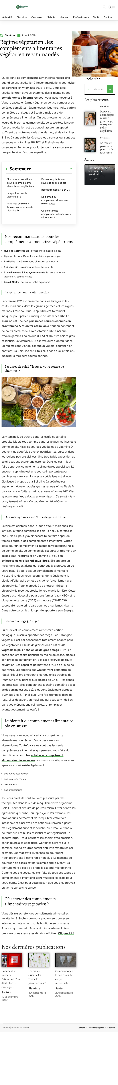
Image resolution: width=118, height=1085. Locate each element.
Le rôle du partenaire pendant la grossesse (106, 148)
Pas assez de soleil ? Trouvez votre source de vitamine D (20, 207)
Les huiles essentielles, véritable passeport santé (37, 977)
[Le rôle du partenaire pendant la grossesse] (90, 145)
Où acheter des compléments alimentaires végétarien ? (56, 214)
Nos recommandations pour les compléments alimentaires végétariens (20, 183)
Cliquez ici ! (66, 933)
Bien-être (34, 988)
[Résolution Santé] (22, 7)
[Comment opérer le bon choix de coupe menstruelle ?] (65, 960)
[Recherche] (104, 7)
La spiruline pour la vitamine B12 (17, 195)
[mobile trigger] (5, 7)
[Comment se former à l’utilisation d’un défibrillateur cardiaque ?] (12, 960)
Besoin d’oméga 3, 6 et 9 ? (55, 189)
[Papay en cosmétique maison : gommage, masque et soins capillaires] (90, 118)
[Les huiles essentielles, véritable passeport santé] (39, 960)
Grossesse (105, 138)
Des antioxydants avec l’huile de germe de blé (53, 181)
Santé (5, 992)
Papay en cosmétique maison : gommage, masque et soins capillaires (107, 121)
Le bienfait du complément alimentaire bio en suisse (54, 200)
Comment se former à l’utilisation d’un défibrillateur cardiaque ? (11, 979)
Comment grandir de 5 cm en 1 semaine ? (99, 171)
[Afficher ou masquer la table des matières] (51, 169)
